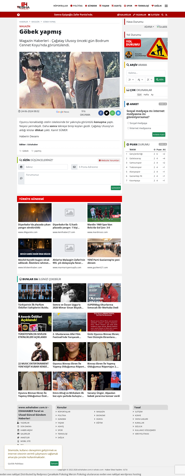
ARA (161, 79)
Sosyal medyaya (138, 123)
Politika (78, 5)
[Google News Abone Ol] (63, 111)
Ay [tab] (152, 94)
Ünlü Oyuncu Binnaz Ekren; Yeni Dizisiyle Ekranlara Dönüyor (103, 336)
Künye (138, 415)
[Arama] (162, 14)
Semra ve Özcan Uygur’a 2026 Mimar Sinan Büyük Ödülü (67, 306)
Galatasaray (135, 158)
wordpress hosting (131, 474)
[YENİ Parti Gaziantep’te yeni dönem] (104, 247)
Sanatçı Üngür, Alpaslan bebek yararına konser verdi (103, 395)
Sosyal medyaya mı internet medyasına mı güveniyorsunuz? (145, 114)
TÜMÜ (162, 104)
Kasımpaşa (135, 180)
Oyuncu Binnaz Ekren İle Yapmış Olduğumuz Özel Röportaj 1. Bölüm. (32, 395)
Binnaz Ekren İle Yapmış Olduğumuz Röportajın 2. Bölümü (102, 365)
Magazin (100, 411)
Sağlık (158, 5)
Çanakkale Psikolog (58, 474)
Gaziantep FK (136, 176)
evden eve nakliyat (10, 474)
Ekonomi (100, 415)
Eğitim (99, 422)
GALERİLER (125, 14)
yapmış (37, 150)
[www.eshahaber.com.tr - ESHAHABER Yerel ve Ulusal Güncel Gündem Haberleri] (23, 5)
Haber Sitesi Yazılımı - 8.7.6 (116, 469)
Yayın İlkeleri (141, 419)
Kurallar (139, 422)
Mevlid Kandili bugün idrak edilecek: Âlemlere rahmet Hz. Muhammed (33, 261)
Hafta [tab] (146, 94)
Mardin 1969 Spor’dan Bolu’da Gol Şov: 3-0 (99, 226)
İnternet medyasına (140, 128)
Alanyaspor (135, 171)
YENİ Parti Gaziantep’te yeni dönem (103, 261)
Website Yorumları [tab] (110, 160)
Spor (129, 5)
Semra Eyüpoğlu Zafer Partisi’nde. (73, 14)
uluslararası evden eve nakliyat (103, 474)
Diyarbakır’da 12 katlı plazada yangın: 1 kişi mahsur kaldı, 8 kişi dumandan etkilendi (65, 226)
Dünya (99, 419)
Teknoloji (143, 5)
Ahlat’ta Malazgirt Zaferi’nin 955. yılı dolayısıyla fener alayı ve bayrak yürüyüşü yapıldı (69, 261)
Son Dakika (25, 426)
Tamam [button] (54, 463)
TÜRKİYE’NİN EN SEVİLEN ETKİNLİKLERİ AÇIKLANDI (32, 336)
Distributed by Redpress (34, 474)
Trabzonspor (136, 167)
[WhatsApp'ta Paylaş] (112, 113)
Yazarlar (140, 14)
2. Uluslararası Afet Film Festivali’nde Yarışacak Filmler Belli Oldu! (67, 336)
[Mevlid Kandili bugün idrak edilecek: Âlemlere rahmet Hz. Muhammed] (35, 247)
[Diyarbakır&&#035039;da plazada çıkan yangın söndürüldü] (35, 212)
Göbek (25, 150)
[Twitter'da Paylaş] (106, 113)
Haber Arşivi (26, 430)
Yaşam (105, 5)
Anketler (24, 437)
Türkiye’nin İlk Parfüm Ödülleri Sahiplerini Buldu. (33, 306)
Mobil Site (25, 441)
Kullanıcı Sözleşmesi (145, 430)
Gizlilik (138, 426)
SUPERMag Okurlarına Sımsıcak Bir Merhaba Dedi (102, 306)
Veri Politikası (142, 433)
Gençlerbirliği (136, 153)
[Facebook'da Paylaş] (100, 113)
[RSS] (166, 14)
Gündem (92, 5)
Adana (148, 26)
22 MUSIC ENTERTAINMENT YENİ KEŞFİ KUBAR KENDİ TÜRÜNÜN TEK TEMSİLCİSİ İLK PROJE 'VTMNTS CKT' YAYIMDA (33, 365)
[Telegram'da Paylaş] (118, 113)
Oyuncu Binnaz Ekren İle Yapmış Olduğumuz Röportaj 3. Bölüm (69, 365)
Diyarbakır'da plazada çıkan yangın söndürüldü (34, 226)
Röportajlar (60, 5)
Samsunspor (136, 162)
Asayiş (117, 5)
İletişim (154, 14)
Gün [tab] (139, 94)
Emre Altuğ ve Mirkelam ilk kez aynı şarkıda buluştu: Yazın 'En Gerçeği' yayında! (68, 395)
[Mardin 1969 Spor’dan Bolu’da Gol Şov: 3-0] (104, 212)
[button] (165, 5)
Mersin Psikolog (77, 474)
